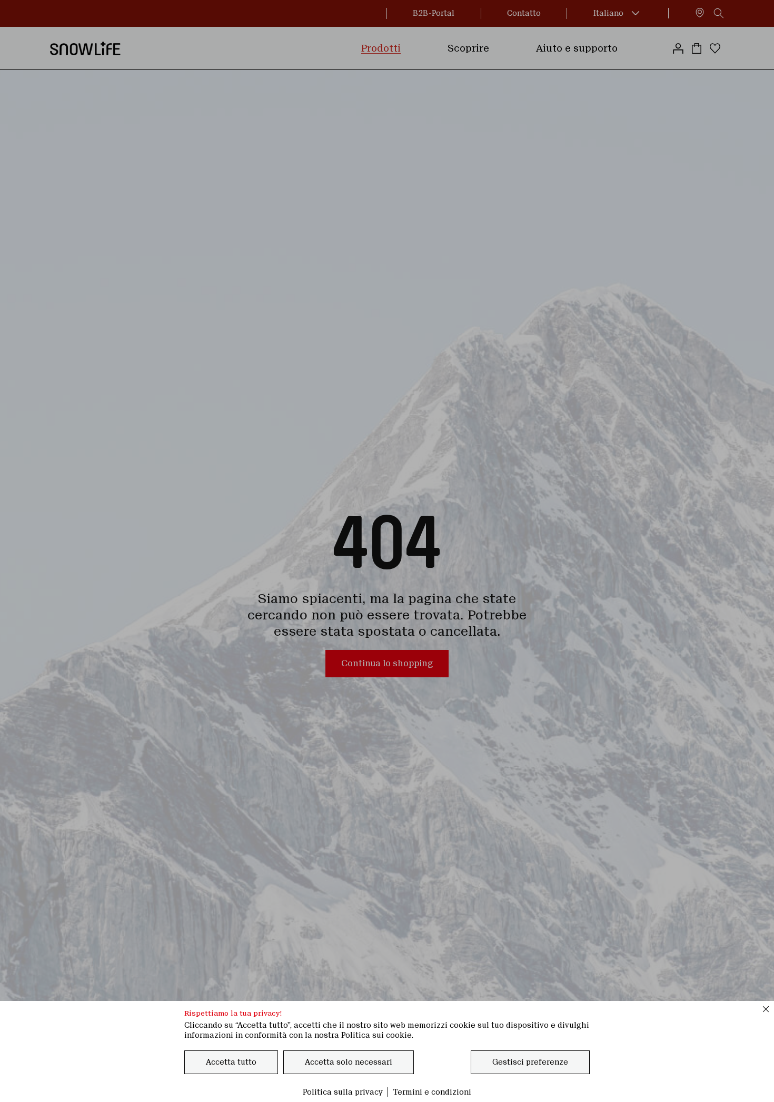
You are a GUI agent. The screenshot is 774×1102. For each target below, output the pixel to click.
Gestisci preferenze (530, 1062)
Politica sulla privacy (343, 1092)
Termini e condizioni (432, 1092)
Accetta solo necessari (348, 1062)
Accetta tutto (231, 1062)
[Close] (766, 1009)
